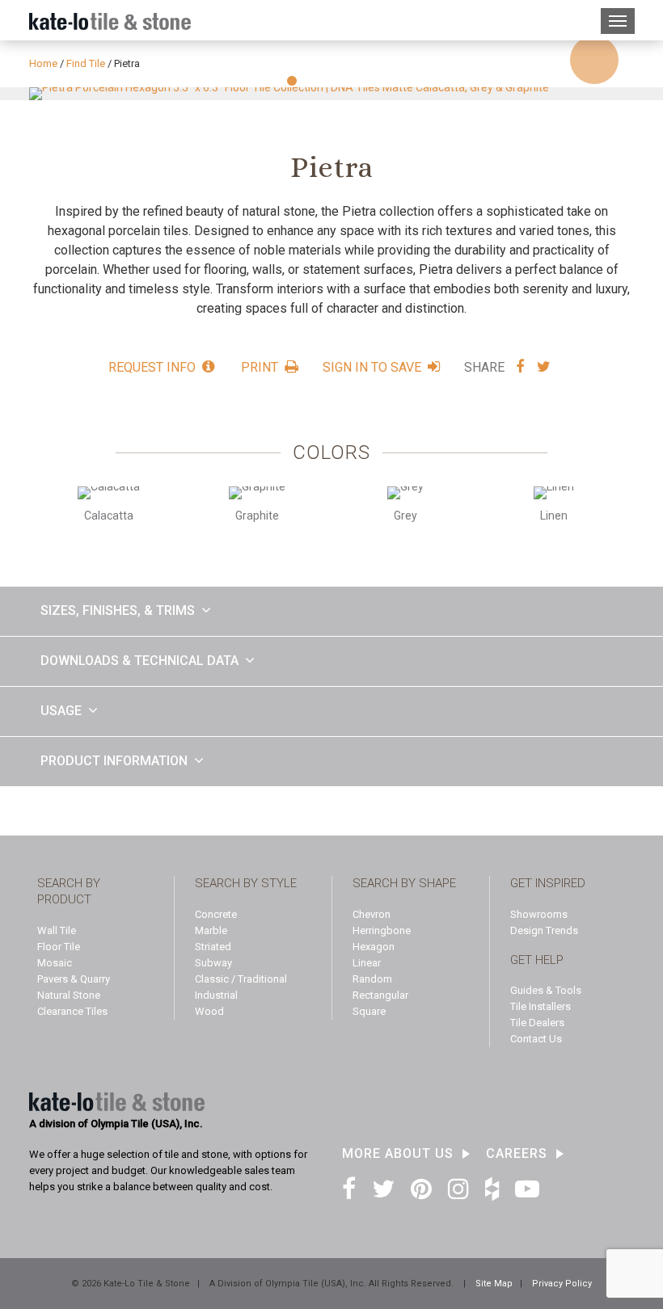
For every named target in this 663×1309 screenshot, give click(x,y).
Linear (367, 963)
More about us (398, 1153)
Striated (213, 947)
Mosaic (54, 963)
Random (372, 979)
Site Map (494, 1283)
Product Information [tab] (114, 760)
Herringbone (382, 930)
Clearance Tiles (72, 1011)
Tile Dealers (537, 1022)
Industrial (216, 995)
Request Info (152, 367)
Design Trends (544, 930)
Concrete (216, 914)
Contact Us (536, 1039)
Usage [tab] (61, 710)
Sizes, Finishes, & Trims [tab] (117, 610)
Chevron (372, 914)
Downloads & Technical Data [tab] (139, 660)
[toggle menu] (618, 21)
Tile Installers (540, 1006)
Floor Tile (58, 947)
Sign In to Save (372, 367)
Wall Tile (56, 930)
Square (369, 1011)
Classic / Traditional (241, 979)
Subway (213, 963)
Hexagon (374, 947)
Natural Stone (68, 995)
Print (259, 367)
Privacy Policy (562, 1283)
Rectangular (380, 995)
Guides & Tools (545, 990)
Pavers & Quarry (73, 979)
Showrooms (539, 914)
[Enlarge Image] (594, 60)
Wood (209, 1011)
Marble (211, 930)
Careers (516, 1153)
